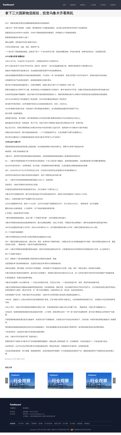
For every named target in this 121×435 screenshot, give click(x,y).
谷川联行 (12, 411)
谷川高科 (12, 414)
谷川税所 (72, 423)
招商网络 (34, 423)
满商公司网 (57, 423)
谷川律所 (65, 423)
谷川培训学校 (48, 423)
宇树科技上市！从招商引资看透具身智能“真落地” (60, 380)
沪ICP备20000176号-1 (64, 429)
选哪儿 (27, 423)
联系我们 (26, 408)
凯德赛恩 (79, 423)
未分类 (23, 359)
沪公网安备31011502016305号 (82, 429)
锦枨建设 (87, 423)
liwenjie (9, 359)
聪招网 (41, 423)
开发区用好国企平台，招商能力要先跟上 (22, 380)
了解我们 (13, 408)
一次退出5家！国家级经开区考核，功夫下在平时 (99, 380)
